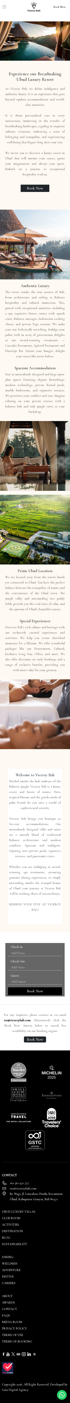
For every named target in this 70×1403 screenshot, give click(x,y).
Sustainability (14, 1244)
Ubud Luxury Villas (18, 1212)
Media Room (12, 1322)
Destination (12, 1231)
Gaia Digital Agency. (15, 1390)
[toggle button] (4, 6)
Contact (9, 1309)
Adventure (11, 1270)
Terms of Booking (17, 1341)
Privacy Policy (14, 1328)
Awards (8, 1303)
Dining (7, 1257)
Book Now (59, 7)
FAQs (6, 1315)
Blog (6, 1238)
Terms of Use (12, 1335)
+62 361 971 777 (19, 1183)
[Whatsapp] (62, 1395)
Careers (8, 1283)
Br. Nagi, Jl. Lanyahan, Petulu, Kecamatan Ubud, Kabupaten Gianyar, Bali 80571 (36, 1196)
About (7, 1296)
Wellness (9, 1264)
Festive (8, 1277)
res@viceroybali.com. (17, 1020)
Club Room (11, 1218)
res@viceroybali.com (23, 1188)
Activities (10, 1225)
